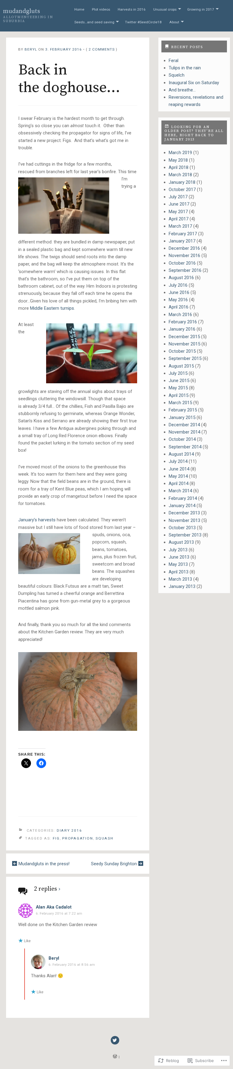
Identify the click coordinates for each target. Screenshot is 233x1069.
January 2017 (182, 241)
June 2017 (179, 204)
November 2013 (184, 520)
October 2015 (182, 351)
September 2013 (185, 535)
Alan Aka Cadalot (54, 907)
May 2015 (178, 388)
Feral (173, 60)
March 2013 (180, 579)
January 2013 (182, 586)
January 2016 (182, 329)
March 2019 (180, 152)
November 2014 (184, 432)
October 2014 (182, 439)
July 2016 (178, 285)
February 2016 (183, 322)
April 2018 (178, 167)
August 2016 (181, 277)
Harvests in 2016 (132, 9)
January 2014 (182, 505)
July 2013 (178, 550)
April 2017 (178, 219)
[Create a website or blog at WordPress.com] (115, 1057)
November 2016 (184, 255)
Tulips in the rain (185, 68)
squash (104, 838)
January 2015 (182, 417)
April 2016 (178, 307)
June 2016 (179, 292)
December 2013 (184, 513)
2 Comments (102, 49)
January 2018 (182, 182)
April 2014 (178, 483)
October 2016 (182, 263)
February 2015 (183, 410)
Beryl (31, 49)
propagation (77, 838)
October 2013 (182, 527)
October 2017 (182, 189)
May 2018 (178, 160)
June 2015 (179, 380)
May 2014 (178, 476)
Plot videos (101, 9)
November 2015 (184, 344)
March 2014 (180, 490)
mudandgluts (21, 11)
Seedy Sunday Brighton (114, 863)
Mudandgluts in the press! (44, 863)
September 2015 (185, 358)
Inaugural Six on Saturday (194, 82)
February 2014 (183, 498)
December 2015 (184, 336)
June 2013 (179, 557)
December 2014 (184, 424)
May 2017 (178, 211)
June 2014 (179, 469)
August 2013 (181, 542)
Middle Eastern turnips (52, 308)
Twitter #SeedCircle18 (143, 22)
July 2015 (178, 373)
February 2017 (183, 233)
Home (79, 9)
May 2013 (178, 564)
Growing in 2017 (200, 9)
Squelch (176, 75)
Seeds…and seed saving (94, 22)
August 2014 (181, 454)
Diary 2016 (69, 830)
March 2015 (180, 402)
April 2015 (178, 395)
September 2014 (185, 447)
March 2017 (180, 226)
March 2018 (180, 174)
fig (56, 838)
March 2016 (180, 314)
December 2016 (184, 248)
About (174, 22)
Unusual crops (165, 9)
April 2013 (178, 572)
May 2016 (178, 299)
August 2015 (181, 366)
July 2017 (178, 197)
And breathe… (182, 90)
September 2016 (185, 270)
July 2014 (178, 461)
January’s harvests (37, 520)
